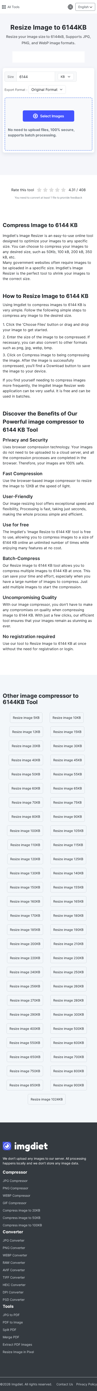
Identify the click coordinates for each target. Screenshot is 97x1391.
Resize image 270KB (25, 1000)
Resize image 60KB (26, 788)
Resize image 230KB (68, 958)
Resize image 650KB (25, 1057)
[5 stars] (63, 190)
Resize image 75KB (67, 802)
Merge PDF (11, 1337)
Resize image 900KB (68, 1085)
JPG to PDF (11, 1315)
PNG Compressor (15, 1188)
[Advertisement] (48, 57)
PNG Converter (14, 1248)
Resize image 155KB (68, 887)
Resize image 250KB (68, 972)
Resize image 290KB (25, 1014)
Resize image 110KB (25, 845)
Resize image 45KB (67, 760)
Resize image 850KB (24, 1085)
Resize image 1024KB (47, 1099)
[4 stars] (57, 190)
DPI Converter (13, 1292)
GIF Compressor (14, 1203)
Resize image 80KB (26, 816)
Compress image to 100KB (22, 1225)
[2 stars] (45, 190)
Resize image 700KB (68, 1057)
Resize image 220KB (25, 958)
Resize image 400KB (24, 1028)
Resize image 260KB (68, 986)
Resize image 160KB (25, 901)
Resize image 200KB (25, 944)
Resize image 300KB (68, 1014)
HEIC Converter (14, 1285)
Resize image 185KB (25, 930)
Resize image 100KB (25, 831)
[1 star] (39, 190)
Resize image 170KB (25, 915)
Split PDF (9, 1330)
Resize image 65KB (67, 788)
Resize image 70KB (26, 802)
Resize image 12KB (26, 732)
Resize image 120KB (25, 859)
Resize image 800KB (68, 1071)
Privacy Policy (86, 1384)
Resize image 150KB (25, 887)
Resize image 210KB (68, 944)
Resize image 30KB (67, 746)
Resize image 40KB (26, 760)
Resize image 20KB (26, 746)
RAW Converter (14, 1262)
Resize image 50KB (26, 774)
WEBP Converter (15, 1255)
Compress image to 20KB (21, 1210)
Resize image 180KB (68, 915)
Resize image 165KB (68, 901)
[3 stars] (51, 190)
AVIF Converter (14, 1270)
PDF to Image (13, 1322)
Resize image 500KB (68, 1028)
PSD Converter (14, 1299)
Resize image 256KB (25, 986)
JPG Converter (13, 1240)
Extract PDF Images (17, 1344)
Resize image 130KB (25, 873)
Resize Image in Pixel (18, 1352)
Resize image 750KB (25, 1071)
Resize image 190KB (68, 930)
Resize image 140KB (68, 873)
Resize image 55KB (67, 774)
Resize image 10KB (67, 718)
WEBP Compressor (16, 1195)
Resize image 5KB (26, 718)
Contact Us (64, 1384)
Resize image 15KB (67, 732)
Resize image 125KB (68, 859)
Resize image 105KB (68, 831)
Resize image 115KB (68, 845)
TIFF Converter (14, 1277)
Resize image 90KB (67, 816)
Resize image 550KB (24, 1043)
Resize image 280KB (68, 1000)
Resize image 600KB (68, 1043)
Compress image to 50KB (21, 1218)
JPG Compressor (15, 1181)
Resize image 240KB (25, 972)
